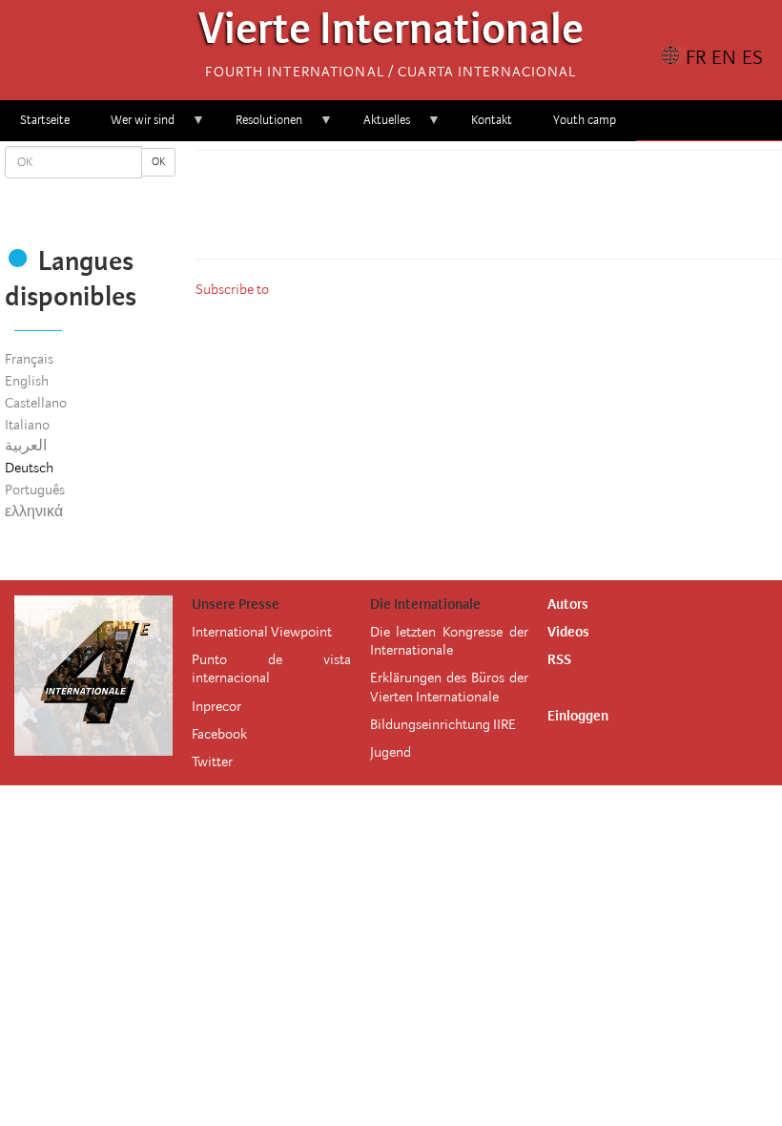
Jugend (390, 752)
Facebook (219, 733)
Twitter (212, 761)
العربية (26, 445)
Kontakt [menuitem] (491, 120)
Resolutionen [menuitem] (259, 126)
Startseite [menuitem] (45, 120)
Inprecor (216, 706)
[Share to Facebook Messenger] (489, 209)
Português (35, 489)
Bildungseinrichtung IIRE (443, 724)
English (27, 380)
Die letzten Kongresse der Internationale (449, 640)
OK (158, 162)
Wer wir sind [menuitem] (133, 126)
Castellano (36, 402)
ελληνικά (34, 511)
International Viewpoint (262, 631)
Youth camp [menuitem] (584, 120)
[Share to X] (462, 209)
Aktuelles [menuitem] (376, 126)
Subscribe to (232, 289)
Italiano (27, 424)
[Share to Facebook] (435, 209)
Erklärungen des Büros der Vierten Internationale (449, 686)
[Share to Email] (515, 209)
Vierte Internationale (391, 33)
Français (29, 358)
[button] (542, 209)
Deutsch (29, 467)
